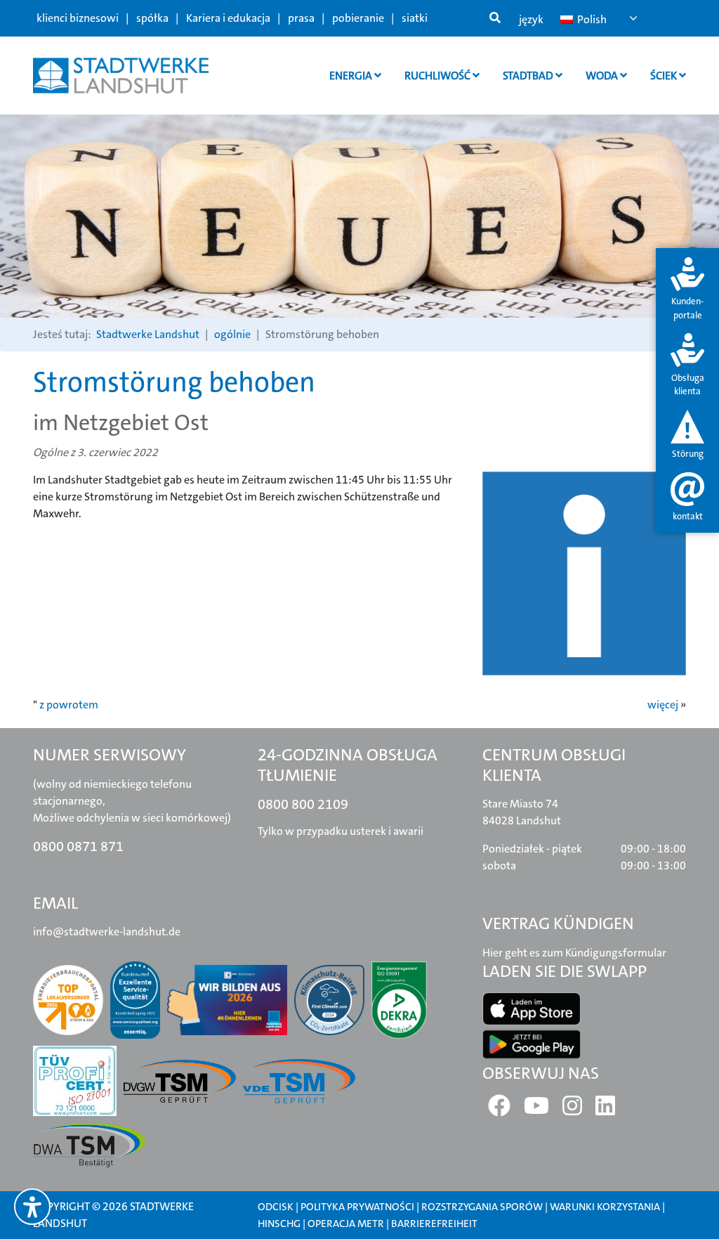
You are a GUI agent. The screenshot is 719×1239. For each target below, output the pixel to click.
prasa (301, 18)
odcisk (275, 1207)
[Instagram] (572, 1110)
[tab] (687, 290)
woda (603, 75)
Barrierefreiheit (434, 1224)
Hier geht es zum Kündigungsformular (574, 952)
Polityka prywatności (357, 1207)
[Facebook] (499, 1110)
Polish (591, 19)
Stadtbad (529, 75)
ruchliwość (438, 75)
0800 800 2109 (303, 804)
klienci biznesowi (78, 18)
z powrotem (68, 704)
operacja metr (346, 1224)
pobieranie (358, 18)
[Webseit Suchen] (495, 18)
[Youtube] (536, 1110)
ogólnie (232, 334)
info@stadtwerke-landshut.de (106, 931)
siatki (415, 18)
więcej (662, 704)
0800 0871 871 (78, 846)
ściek (664, 75)
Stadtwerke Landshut (147, 334)
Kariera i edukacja (228, 18)
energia (351, 75)
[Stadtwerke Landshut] (121, 75)
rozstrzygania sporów (482, 1207)
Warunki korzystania (606, 1207)
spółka (152, 18)
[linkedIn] (605, 1110)
